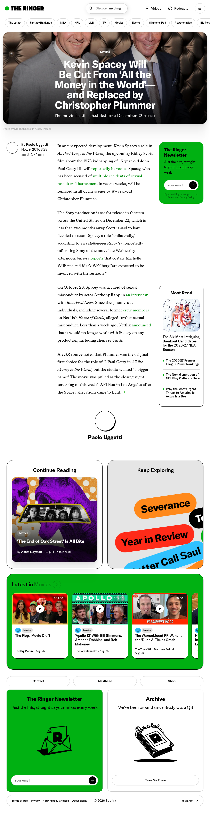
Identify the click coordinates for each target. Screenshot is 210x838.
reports (96, 258)
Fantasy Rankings (41, 22)
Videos (156, 8)
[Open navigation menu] (200, 8)
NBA (63, 22)
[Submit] (193, 185)
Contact (38, 681)
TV (104, 22)
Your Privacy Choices (56, 800)
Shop (171, 681)
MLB (91, 22)
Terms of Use (20, 800)
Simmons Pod (157, 22)
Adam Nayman (31, 552)
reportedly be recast (109, 168)
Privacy (35, 800)
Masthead (105, 681)
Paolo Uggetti (37, 144)
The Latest (14, 22)
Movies (119, 22)
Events (136, 22)
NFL (77, 22)
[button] (106, 8)
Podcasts (181, 8)
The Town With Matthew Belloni (154, 649)
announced (141, 325)
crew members (136, 310)
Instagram (187, 800)
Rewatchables (183, 22)
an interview (137, 294)
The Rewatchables (86, 651)
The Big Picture (24, 651)
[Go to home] (24, 8)
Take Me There (155, 780)
